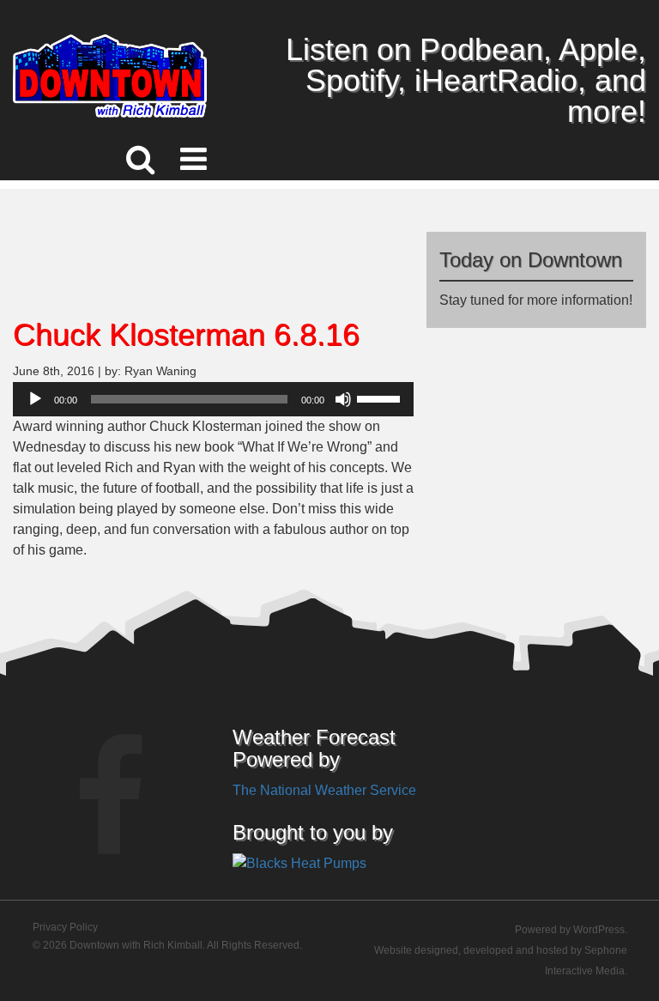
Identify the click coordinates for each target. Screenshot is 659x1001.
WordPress (599, 930)
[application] (213, 399)
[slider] (381, 397)
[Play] (35, 399)
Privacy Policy (65, 927)
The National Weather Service (324, 790)
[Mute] (343, 399)
